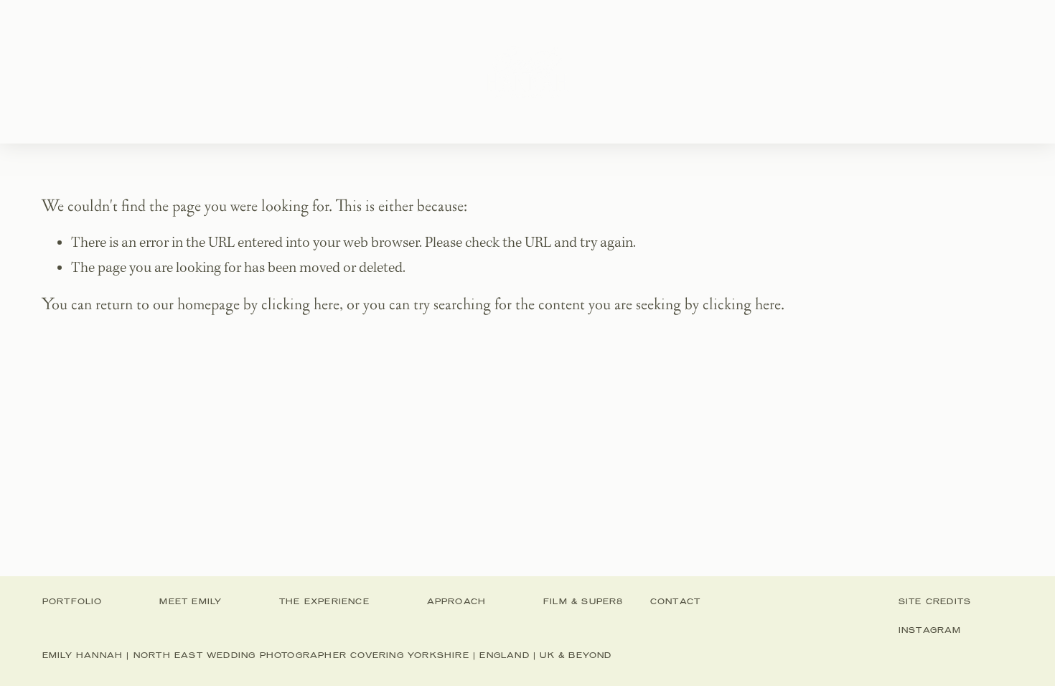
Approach (649, 71)
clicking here (300, 304)
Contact (752, 71)
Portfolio (175, 71)
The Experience (398, 71)
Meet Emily (274, 71)
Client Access (867, 71)
